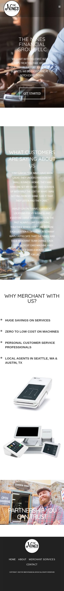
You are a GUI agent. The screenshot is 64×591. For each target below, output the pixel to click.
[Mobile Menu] (60, 6)
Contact (32, 564)
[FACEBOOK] (27, 585)
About (22, 559)
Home (12, 559)
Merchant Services (42, 559)
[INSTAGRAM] (36, 585)
